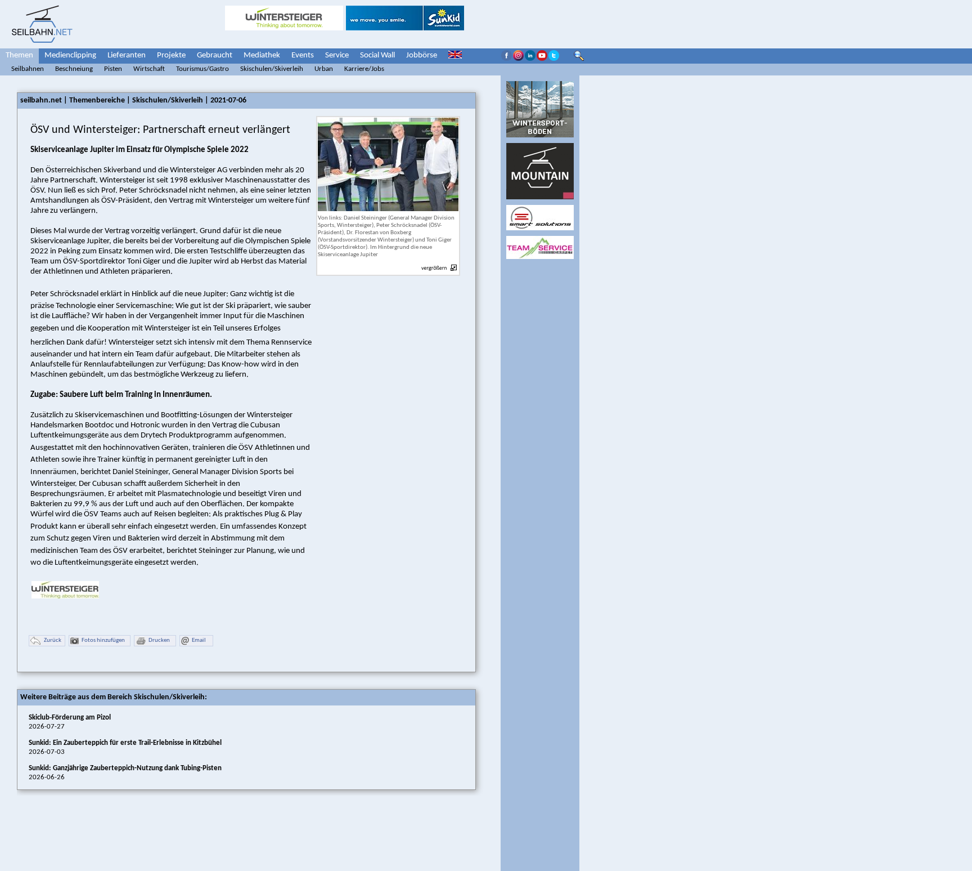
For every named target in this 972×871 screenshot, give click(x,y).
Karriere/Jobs (364, 69)
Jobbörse (421, 55)
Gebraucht (214, 55)
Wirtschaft (149, 69)
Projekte (171, 55)
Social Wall (377, 55)
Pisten (113, 69)
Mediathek (262, 55)
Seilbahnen (27, 69)
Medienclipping (70, 55)
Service (337, 55)
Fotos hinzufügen (103, 640)
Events (302, 55)
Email (199, 640)
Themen (19, 55)
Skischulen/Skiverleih (271, 69)
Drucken (159, 640)
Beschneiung (74, 69)
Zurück (52, 640)
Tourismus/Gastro (202, 69)
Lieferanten (126, 55)
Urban (323, 69)
